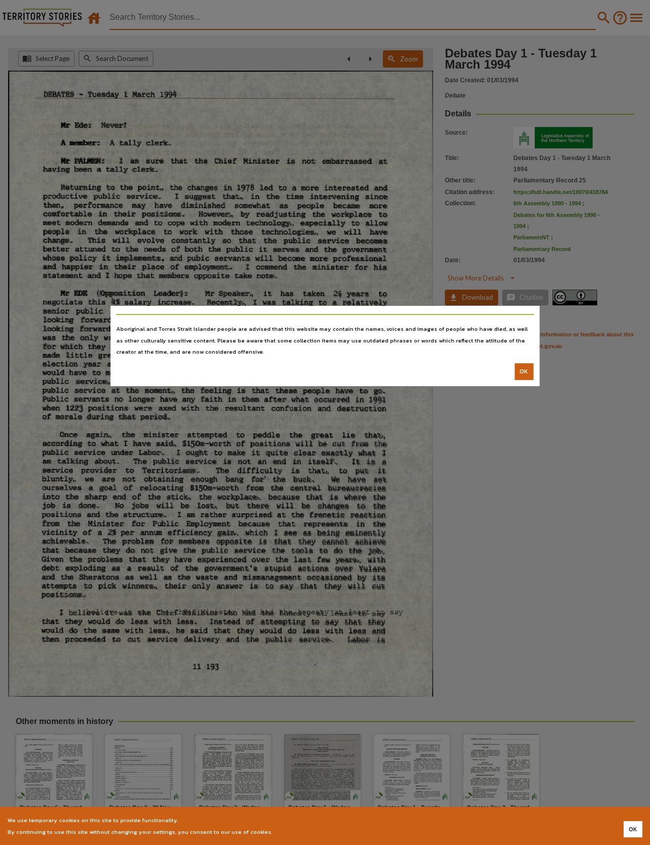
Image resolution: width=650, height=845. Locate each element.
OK (523, 371)
